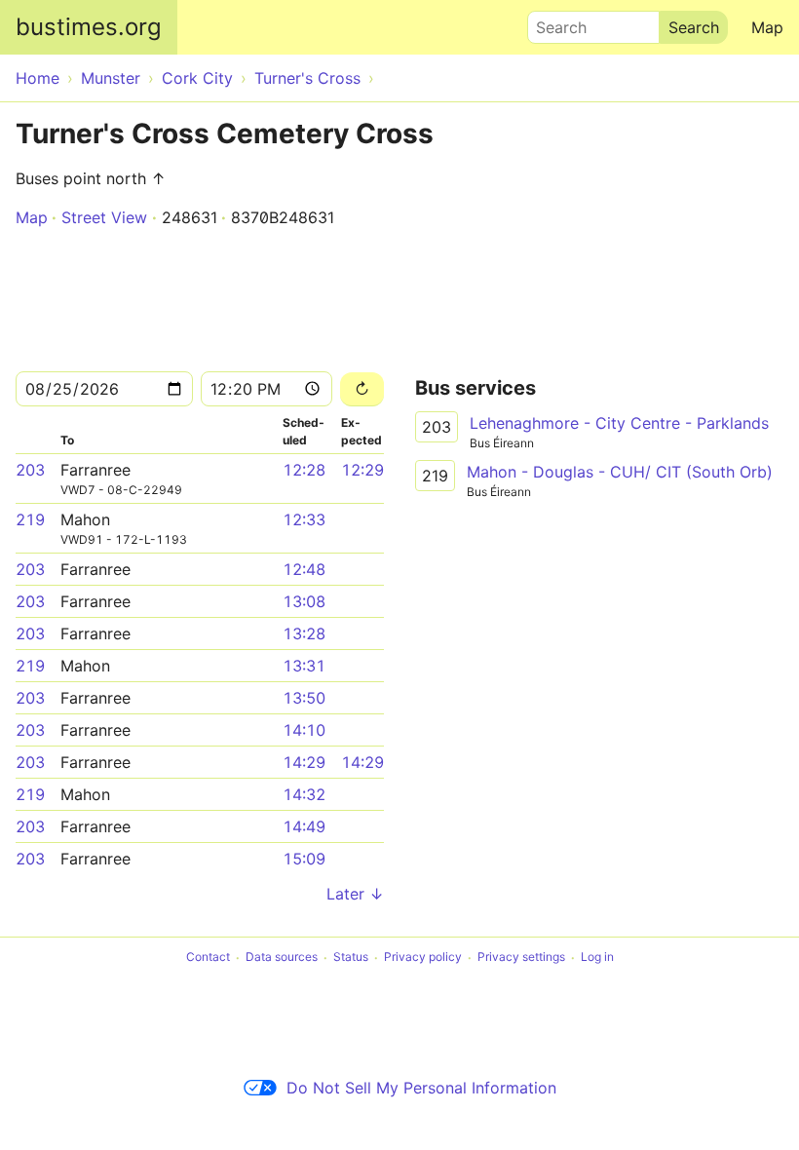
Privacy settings (521, 957)
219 (30, 519)
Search (552, 22)
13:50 (304, 698)
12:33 (304, 519)
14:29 (304, 762)
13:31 (304, 665)
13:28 (304, 633)
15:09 (304, 858)
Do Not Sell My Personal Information (421, 1087)
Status (350, 957)
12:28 (304, 469)
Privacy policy (423, 957)
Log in (597, 957)
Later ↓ (355, 893)
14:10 (304, 730)
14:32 (304, 794)
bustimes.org (89, 27)
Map (767, 27)
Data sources (282, 957)
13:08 (304, 601)
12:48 (304, 569)
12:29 (362, 469)
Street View (104, 217)
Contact (208, 957)
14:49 (304, 826)
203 (30, 469)
